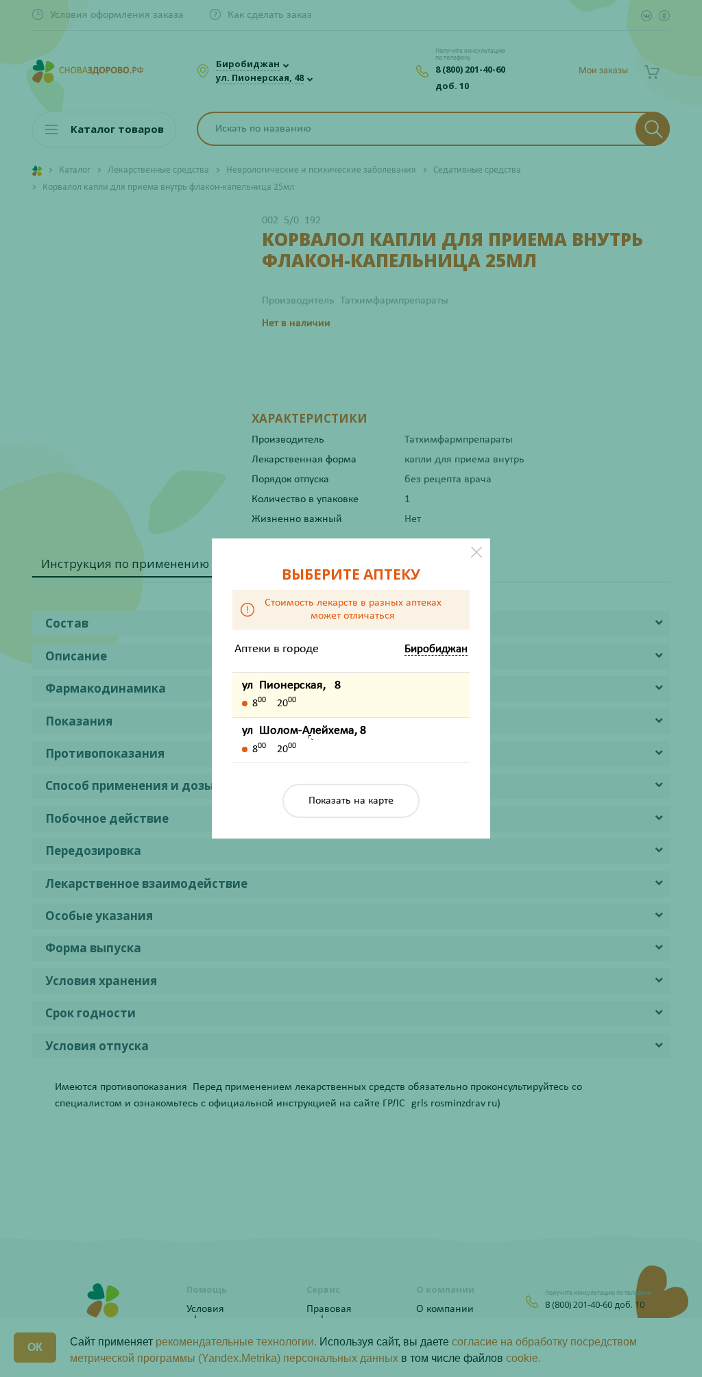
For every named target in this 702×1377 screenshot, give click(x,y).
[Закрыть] (476, 552)
